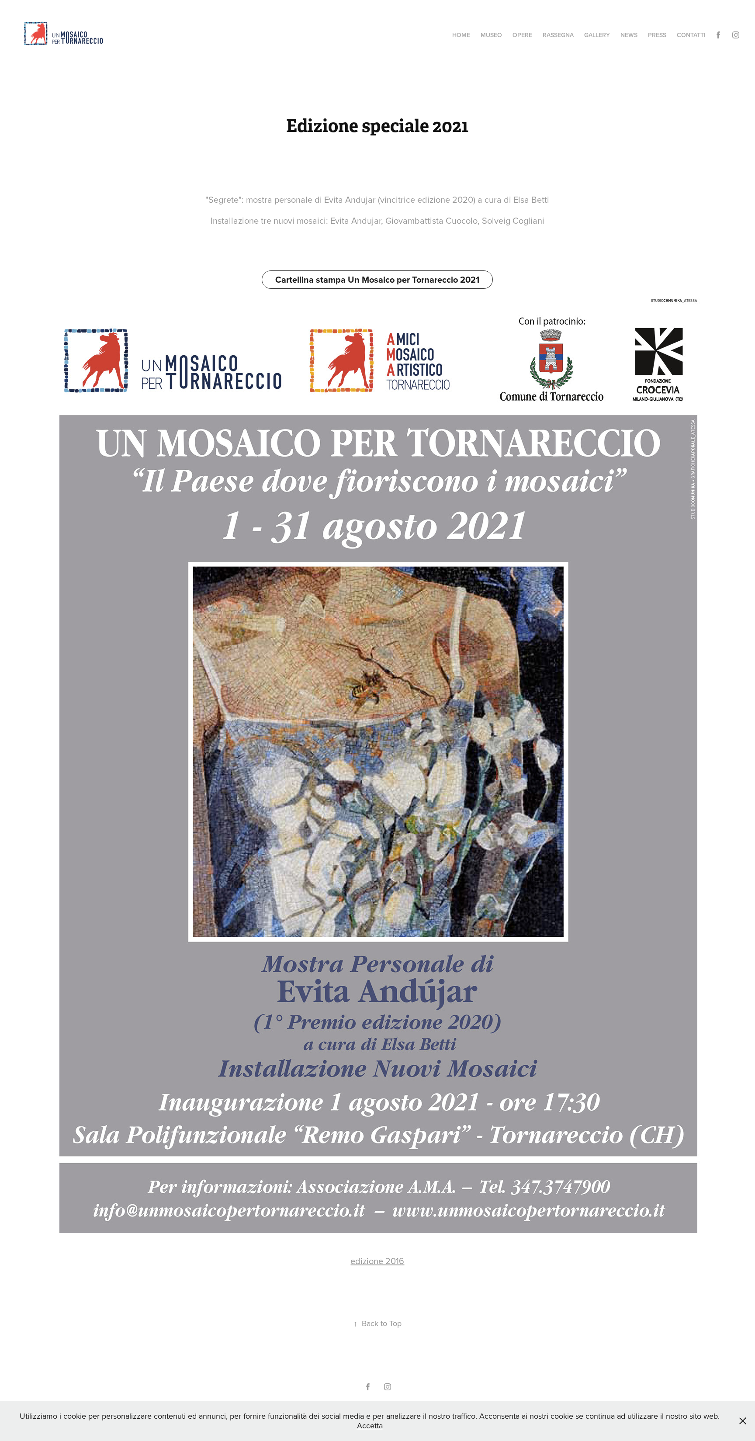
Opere (522, 35)
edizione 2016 (377, 1260)
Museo (491, 35)
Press (657, 35)
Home (461, 35)
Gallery (597, 35)
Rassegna (558, 35)
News (628, 35)
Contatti (691, 35)
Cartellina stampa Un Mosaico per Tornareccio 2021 (377, 279)
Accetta (370, 1425)
